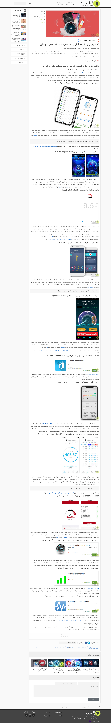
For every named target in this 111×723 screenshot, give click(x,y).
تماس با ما (60, 4)
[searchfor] (12, 3)
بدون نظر (41, 19)
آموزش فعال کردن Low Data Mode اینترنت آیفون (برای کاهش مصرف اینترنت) (57, 671)
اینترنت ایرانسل (73, 647)
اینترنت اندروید (81, 647)
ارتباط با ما (58, 716)
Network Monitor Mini (93, 588)
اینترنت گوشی (66, 647)
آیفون (97, 138)
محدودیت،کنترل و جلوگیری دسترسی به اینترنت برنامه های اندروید (70, 621)
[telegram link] (88, 643)
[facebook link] (86, 643)
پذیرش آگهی (45, 716)
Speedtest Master (47, 424)
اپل (47, 237)
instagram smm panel (20, 58)
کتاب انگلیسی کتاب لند (21, 46)
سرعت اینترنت (34, 647)
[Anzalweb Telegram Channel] (30, 3)
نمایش (83, 61)
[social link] (33, 716)
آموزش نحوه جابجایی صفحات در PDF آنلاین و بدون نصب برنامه (15, 39)
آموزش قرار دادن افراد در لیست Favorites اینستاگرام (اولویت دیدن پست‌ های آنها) (19, 27)
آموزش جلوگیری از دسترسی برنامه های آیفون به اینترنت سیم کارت (39, 670)
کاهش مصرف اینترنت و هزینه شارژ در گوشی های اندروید (61, 493)
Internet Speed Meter (93, 374)
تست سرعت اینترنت (43, 647)
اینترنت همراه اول (58, 647)
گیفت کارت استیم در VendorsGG (21, 53)
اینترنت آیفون (88, 647)
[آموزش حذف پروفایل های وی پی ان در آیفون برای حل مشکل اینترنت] (90, 667)
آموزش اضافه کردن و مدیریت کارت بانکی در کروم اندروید (15, 34)
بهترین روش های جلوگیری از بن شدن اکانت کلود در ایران (16, 21)
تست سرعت (51, 647)
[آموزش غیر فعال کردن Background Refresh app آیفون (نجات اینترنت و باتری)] (73, 667)
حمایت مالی (58, 712)
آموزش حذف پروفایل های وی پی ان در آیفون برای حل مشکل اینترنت (91, 671)
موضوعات (70, 4)
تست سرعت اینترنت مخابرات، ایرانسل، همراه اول (45, 146)
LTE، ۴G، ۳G (80, 73)
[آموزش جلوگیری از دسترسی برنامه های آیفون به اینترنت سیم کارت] (39, 667)
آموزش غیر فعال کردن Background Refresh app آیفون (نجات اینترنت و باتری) (74, 671)
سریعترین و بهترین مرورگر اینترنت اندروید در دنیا (60, 239)
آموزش (41, 22)
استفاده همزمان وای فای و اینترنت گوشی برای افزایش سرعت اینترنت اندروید (57, 350)
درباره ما (46, 712)
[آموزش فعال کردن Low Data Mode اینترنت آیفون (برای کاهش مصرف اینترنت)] (56, 667)
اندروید (36, 135)
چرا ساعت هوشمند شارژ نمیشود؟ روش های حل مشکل (16, 15)
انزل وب (90, 3)
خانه (91, 707)
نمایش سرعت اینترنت (93, 648)
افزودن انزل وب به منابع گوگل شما (87, 40)
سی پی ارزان (23, 49)
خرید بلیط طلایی (22, 62)
